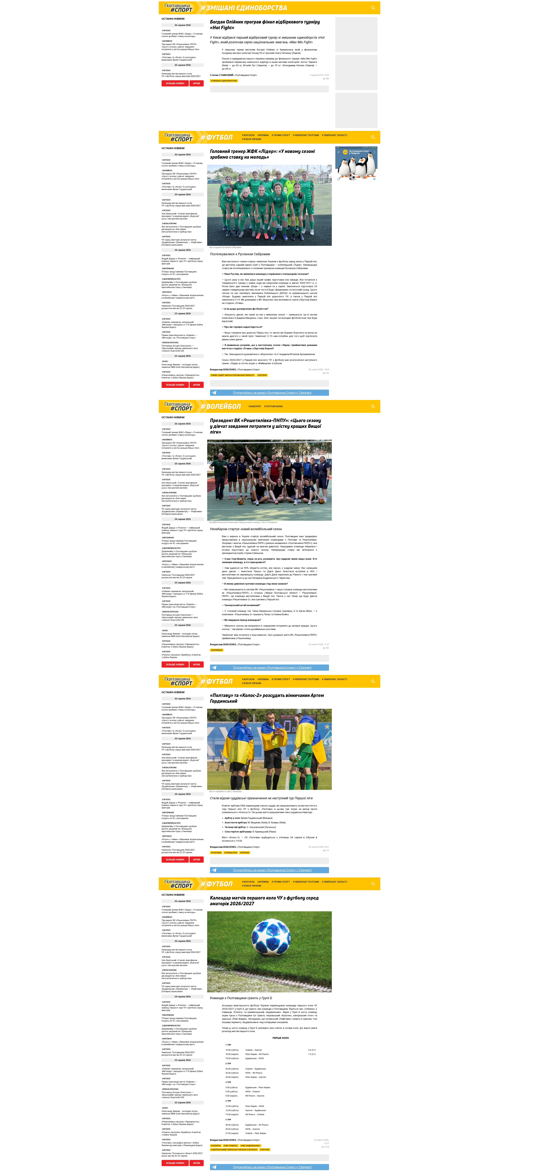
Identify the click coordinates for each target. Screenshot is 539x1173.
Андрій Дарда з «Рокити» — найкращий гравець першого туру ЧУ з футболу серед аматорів (182, 261)
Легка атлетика (169, 223)
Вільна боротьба (170, 342)
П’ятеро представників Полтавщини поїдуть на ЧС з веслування (179, 272)
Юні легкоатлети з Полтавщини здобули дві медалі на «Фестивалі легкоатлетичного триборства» (181, 229)
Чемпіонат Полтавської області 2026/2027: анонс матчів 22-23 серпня (182, 1154)
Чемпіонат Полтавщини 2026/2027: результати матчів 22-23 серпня (178, 307)
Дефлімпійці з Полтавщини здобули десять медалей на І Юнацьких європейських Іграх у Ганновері (179, 285)
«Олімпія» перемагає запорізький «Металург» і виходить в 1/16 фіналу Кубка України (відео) (182, 324)
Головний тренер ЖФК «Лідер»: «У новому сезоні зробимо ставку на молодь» (182, 35)
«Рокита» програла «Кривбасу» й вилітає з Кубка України (181, 656)
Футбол (166, 30)
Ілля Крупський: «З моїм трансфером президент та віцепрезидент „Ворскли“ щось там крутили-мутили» (180, 216)
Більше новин (175, 83)
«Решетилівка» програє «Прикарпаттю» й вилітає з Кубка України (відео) (180, 376)
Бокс (165, 361)
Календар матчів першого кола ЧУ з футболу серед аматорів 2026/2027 (181, 74)
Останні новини (173, 18)
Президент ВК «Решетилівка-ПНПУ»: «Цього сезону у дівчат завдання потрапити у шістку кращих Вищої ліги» (180, 47)
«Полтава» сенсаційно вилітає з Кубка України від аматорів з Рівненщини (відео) (182, 1144)
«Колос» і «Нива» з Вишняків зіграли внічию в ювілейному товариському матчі (183, 296)
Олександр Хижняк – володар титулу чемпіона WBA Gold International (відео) (180, 365)
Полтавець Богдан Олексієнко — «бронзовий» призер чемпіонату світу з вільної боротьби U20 (180, 348)
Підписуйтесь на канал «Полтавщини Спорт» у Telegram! (272, 392)
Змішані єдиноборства (246, 8)
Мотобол (167, 292)
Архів (196, 83)
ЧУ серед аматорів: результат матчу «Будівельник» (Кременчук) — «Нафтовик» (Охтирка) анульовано (182, 242)
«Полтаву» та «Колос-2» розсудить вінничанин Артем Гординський (179, 58)
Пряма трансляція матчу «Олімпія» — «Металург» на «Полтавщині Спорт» (179, 336)
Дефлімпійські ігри (171, 279)
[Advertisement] (356, 34)
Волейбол (167, 41)
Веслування (168, 268)
